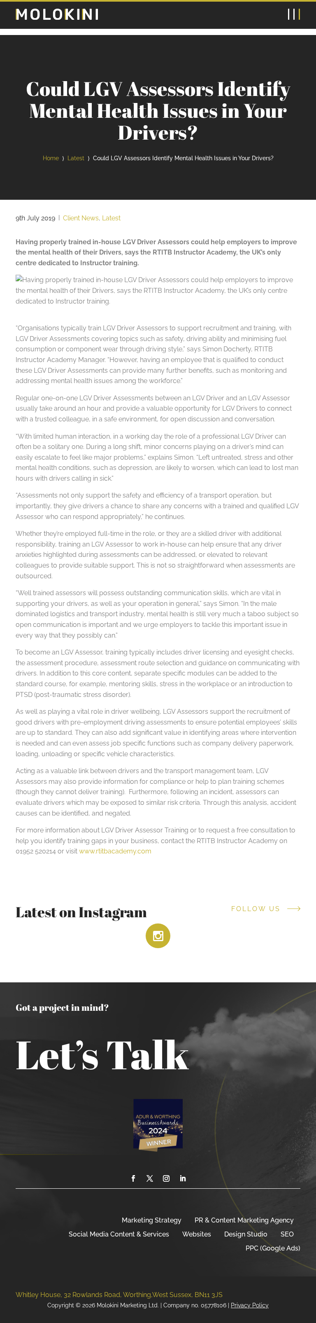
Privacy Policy (250, 1305)
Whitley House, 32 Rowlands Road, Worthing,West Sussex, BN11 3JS (119, 1295)
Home (51, 157)
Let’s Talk (102, 1054)
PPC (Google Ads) (273, 1248)
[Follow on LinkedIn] (182, 1178)
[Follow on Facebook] (133, 1178)
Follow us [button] (256, 909)
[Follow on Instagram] (166, 1178)
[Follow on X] (149, 1178)
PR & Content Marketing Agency (244, 1220)
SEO (287, 1234)
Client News (81, 218)
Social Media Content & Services (119, 1234)
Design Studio (245, 1234)
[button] (294, 15)
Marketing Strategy (151, 1220)
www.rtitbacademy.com (115, 851)
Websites (196, 1234)
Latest (75, 157)
